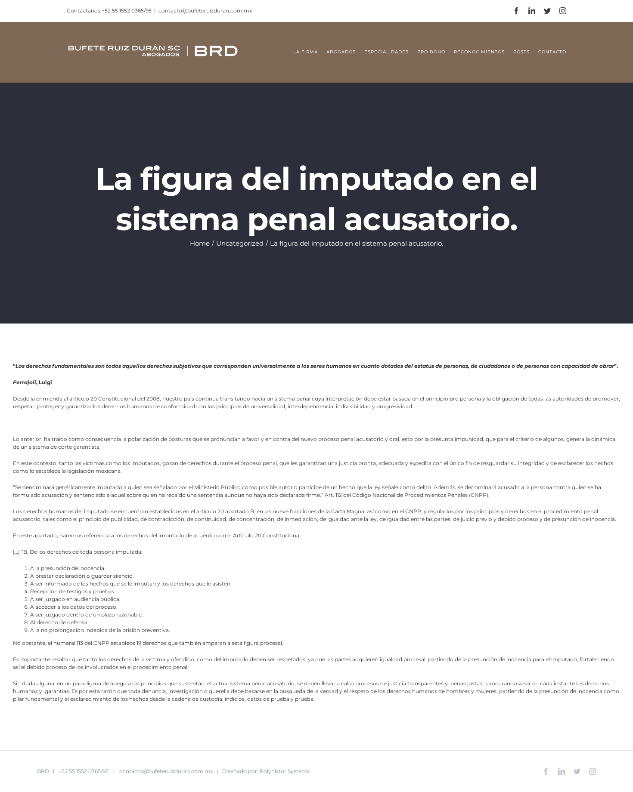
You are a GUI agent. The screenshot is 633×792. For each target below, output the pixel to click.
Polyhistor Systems (285, 771)
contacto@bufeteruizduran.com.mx (205, 10)
